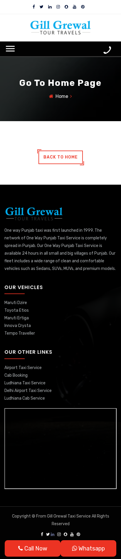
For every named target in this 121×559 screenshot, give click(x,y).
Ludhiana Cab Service (24, 398)
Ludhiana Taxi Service (25, 383)
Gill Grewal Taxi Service (69, 516)
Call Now (35, 548)
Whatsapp (91, 548)
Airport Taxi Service (23, 367)
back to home (60, 157)
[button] (10, 48)
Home (62, 96)
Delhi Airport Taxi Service (28, 390)
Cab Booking (16, 375)
